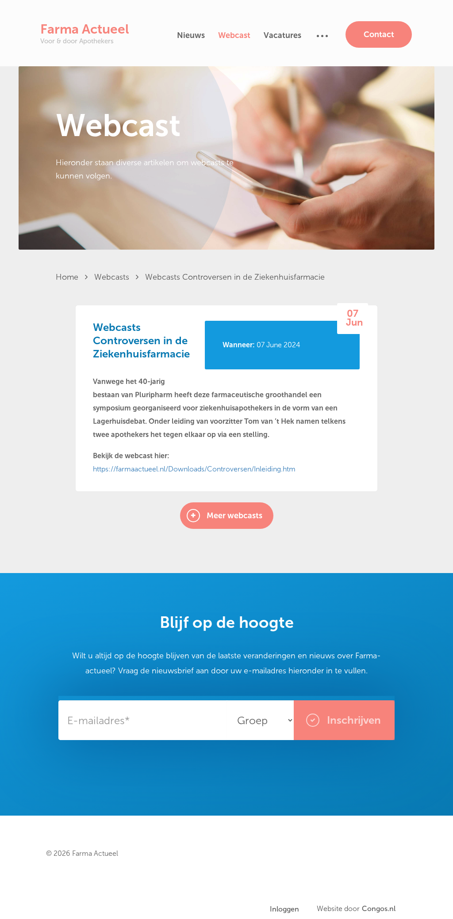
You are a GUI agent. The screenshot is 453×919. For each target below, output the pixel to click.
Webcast (234, 35)
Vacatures (282, 35)
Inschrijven (352, 720)
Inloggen (284, 909)
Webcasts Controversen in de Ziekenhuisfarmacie (235, 277)
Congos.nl (378, 909)
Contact (379, 34)
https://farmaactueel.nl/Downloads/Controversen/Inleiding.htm (194, 469)
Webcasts (112, 277)
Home (68, 277)
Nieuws (191, 35)
